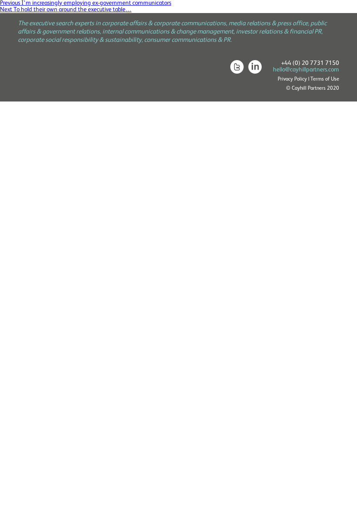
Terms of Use (324, 79)
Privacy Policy (292, 79)
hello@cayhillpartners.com (306, 70)
